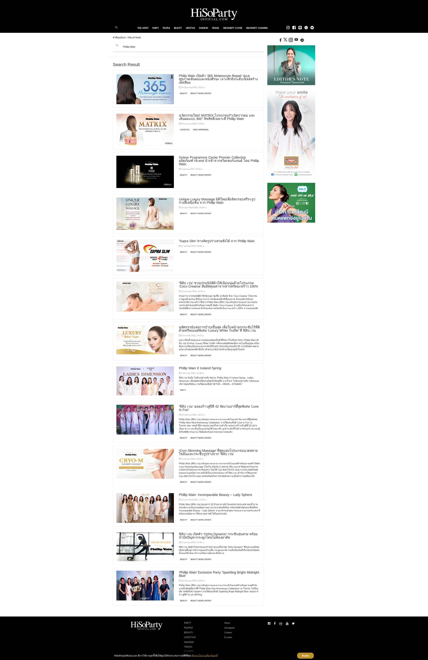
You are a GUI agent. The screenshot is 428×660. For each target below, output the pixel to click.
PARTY (155, 28)
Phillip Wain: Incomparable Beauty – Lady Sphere (215, 495)
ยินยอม (305, 655)
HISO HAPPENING (201, 130)
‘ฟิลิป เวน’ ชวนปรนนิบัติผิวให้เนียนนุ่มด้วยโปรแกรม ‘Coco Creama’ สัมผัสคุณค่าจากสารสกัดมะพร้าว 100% (218, 284)
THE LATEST (142, 28)
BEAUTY (178, 28)
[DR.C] (291, 202)
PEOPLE (166, 28)
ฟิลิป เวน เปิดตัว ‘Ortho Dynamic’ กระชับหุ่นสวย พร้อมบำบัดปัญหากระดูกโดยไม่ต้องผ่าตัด (218, 535)
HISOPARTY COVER (232, 28)
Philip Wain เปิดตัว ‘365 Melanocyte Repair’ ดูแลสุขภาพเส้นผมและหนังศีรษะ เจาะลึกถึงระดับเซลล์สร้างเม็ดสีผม (218, 79)
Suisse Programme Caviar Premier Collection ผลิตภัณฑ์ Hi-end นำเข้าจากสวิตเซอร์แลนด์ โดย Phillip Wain (219, 161)
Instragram (229, 628)
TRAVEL (215, 28)
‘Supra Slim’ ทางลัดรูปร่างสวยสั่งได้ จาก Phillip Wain (217, 241)
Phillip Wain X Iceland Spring (200, 368)
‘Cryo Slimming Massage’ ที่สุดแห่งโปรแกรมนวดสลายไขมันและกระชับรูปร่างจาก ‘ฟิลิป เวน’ (218, 452)
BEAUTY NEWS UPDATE (201, 93)
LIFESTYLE (190, 28)
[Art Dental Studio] (291, 133)
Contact (228, 632)
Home (227, 623)
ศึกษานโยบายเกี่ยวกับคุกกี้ (205, 655)
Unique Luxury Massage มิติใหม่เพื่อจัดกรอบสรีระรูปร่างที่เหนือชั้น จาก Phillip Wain (217, 200)
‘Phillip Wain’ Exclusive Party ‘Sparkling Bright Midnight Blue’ (219, 574)
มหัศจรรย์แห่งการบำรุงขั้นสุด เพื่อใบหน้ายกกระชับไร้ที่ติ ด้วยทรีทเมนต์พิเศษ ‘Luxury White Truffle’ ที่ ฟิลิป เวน (219, 328)
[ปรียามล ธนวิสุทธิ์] (291, 65)
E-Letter (228, 637)
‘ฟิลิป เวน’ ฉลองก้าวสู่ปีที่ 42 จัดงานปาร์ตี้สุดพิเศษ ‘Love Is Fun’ (219, 408)
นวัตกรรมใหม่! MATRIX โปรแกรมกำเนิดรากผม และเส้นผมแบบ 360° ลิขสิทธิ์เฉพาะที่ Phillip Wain (217, 117)
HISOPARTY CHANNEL (257, 28)
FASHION (203, 28)
